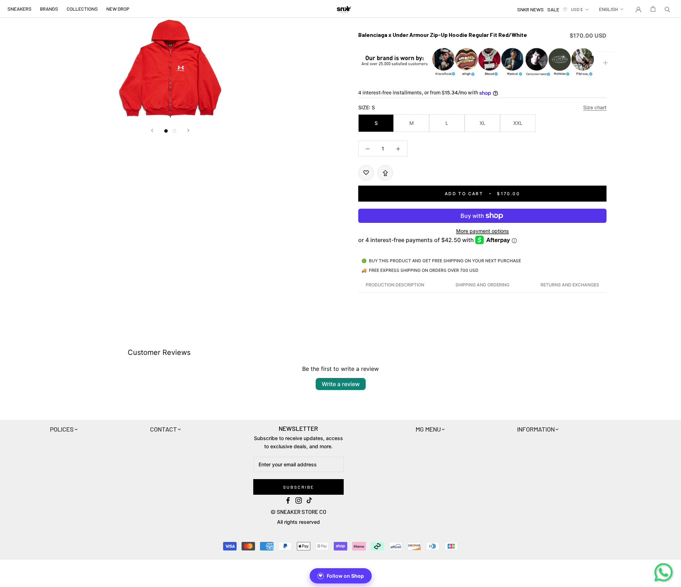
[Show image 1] (166, 131)
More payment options (482, 231)
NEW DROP (117, 9)
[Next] (188, 130)
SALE (553, 9)
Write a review (341, 384)
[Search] (667, 9)
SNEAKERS (19, 9)
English (608, 9)
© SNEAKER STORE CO (298, 511)
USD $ (577, 9)
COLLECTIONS (82, 9)
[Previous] (152, 130)
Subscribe (298, 486)
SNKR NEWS (530, 9)
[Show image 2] (174, 131)
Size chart (595, 107)
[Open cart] (653, 9)
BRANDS (49, 9)
